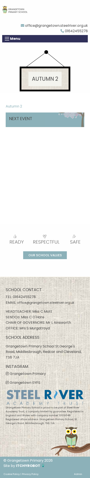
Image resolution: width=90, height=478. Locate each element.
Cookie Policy (11, 474)
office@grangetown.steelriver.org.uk (56, 25)
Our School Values (45, 255)
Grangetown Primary (27, 373)
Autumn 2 (14, 106)
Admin (78, 474)
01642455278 (76, 31)
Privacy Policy (30, 474)
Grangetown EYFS (24, 382)
